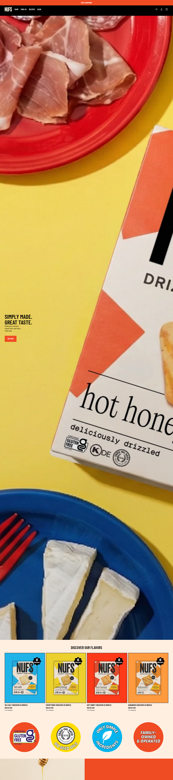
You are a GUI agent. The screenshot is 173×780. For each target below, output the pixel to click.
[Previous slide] (8, 678)
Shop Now (11, 339)
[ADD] (41, 699)
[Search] (156, 9)
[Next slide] (41, 678)
